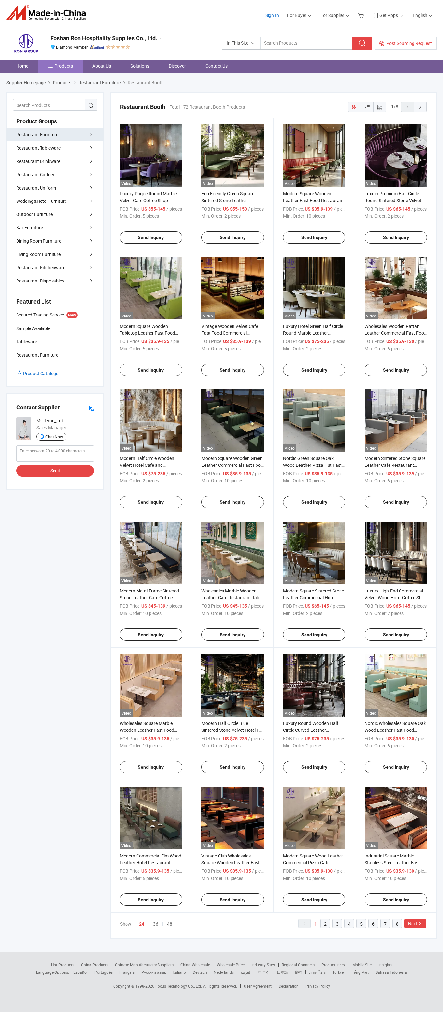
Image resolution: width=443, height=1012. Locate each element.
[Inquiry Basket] (361, 15)
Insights (385, 964)
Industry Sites (263, 964)
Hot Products (62, 964)
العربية (246, 972)
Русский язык (153, 972)
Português (103, 972)
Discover (177, 66)
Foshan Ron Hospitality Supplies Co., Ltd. (103, 38)
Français (127, 972)
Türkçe (338, 972)
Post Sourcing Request (409, 43)
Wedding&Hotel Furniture (41, 201)
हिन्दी (298, 972)
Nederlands (224, 972)
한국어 (264, 972)
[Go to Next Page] (420, 107)
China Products (94, 964)
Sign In (272, 15)
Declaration (289, 986)
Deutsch (200, 972)
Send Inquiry (151, 237)
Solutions (139, 66)
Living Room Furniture (38, 254)
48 (169, 924)
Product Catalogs (40, 373)
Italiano (179, 972)
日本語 (282, 972)
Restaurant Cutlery (35, 174)
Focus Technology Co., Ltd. (179, 986)
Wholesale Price (231, 964)
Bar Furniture (29, 227)
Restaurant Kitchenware (40, 267)
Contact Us (216, 66)
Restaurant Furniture (37, 135)
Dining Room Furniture (38, 241)
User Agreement (258, 986)
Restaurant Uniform (36, 188)
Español (80, 972)
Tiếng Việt (360, 972)
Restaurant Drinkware (38, 161)
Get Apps (388, 15)
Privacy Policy (317, 986)
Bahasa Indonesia (391, 972)
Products (63, 66)
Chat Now (54, 436)
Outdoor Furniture (34, 214)
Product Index (333, 964)
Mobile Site (362, 964)
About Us (101, 66)
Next (412, 923)
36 (155, 924)
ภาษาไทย (317, 972)
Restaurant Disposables (40, 281)
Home (22, 66)
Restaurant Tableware (38, 148)
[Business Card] (91, 407)
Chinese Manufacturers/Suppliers (144, 964)
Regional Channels (298, 964)
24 (141, 923)
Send (55, 470)
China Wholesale (195, 964)
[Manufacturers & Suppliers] (48, 12)
